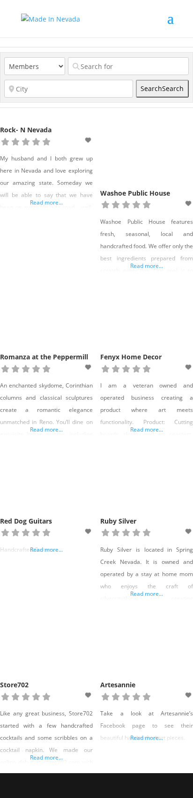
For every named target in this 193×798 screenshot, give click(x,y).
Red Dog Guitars (26, 521)
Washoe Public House (135, 193)
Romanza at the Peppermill (44, 356)
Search (162, 88)
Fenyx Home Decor (131, 356)
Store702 (14, 684)
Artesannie (117, 684)
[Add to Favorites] (89, 140)
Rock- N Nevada (26, 129)
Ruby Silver (118, 521)
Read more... (46, 202)
